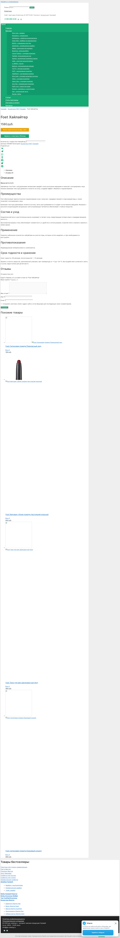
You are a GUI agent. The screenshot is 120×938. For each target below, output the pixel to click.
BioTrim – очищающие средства (21, 43)
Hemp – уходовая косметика (20, 79)
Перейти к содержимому (9, 2)
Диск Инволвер (6, 873)
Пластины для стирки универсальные (14, 867)
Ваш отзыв (5, 293)
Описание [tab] (9, 170)
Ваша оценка (6, 280)
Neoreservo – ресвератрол (20, 35)
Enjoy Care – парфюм (18, 33)
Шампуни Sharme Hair (13, 903)
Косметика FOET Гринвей (17, 109)
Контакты (9, 105)
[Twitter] (45, 163)
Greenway (8, 11)
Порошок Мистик (7, 871)
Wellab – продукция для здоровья (22, 48)
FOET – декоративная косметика (22, 71)
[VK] (45, 148)
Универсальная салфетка (9, 880)
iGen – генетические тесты (20, 91)
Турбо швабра (10, 890)
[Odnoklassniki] (45, 157)
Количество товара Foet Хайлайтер (13, 141)
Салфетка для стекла (8, 877)
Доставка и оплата (12, 103)
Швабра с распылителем (14, 885)
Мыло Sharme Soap (12, 906)
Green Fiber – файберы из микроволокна (24, 40)
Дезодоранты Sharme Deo (15, 911)
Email (3, 300)
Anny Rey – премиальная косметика (23, 84)
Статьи (8, 97)
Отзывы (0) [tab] (9, 173)
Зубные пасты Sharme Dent (15, 914)
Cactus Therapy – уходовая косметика (23, 53)
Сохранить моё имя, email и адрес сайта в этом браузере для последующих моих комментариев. (37, 304)
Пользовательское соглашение (13, 921)
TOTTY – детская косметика (20, 68)
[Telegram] (45, 151)
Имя (3, 297)
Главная (9, 28)
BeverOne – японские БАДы (20, 51)
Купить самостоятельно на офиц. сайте (15, 129)
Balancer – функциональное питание (23, 66)
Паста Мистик (6, 869)
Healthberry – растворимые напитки (23, 73)
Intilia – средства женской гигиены (22, 61)
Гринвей (3, 109)
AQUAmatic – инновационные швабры (23, 46)
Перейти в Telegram (98, 932)
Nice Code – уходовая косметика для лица (25, 76)
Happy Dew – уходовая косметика (22, 81)
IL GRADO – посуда (17, 63)
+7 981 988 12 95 (10, 19)
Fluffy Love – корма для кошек (21, 86)
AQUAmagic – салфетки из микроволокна (24, 38)
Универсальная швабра (14, 888)
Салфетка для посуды (8, 875)
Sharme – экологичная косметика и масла (24, 58)
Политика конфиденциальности (13, 919)
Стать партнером (12, 100)
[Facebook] (45, 160)
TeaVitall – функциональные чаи (21, 56)
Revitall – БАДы (16, 94)
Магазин (9, 31)
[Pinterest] (45, 166)
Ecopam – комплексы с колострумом (23, 89)
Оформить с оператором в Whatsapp (15, 136)
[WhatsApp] (45, 154)
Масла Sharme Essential (14, 909)
